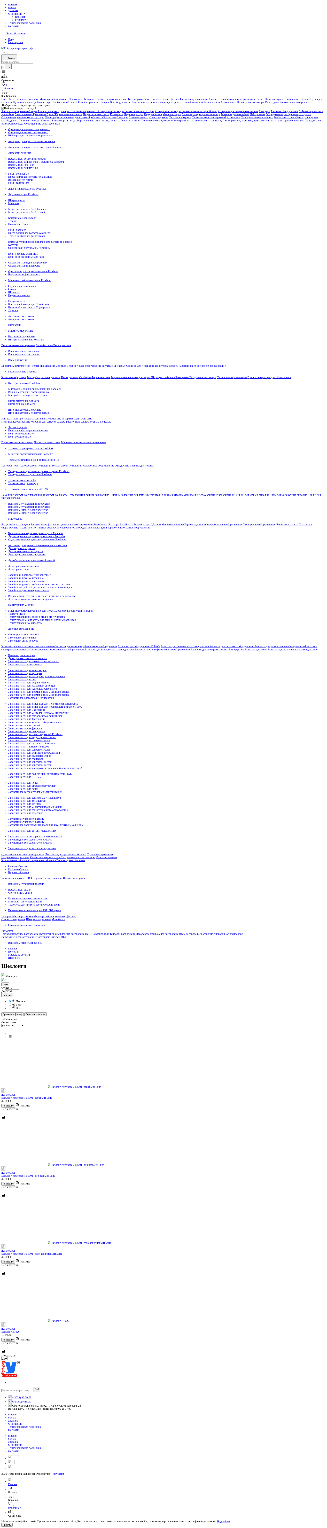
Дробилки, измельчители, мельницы (22, 365)
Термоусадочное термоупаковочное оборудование (213, 524)
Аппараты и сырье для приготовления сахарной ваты (186, 111)
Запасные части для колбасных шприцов (32, 685)
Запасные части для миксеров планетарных (33, 661)
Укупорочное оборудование (259, 524)
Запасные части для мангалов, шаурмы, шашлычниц (38, 712)
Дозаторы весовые (19, 569)
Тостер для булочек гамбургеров (26, 236)
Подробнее (223, 1521)
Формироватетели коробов (23, 634)
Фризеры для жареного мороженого (29, 129)
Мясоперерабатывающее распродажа (157, 933)
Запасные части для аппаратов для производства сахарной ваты (45, 706)
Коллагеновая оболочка (15, 860)
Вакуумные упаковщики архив (26, 883)
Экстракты (51, 854)
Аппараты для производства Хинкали (23, 418)
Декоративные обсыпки (72, 854)
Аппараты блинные (19, 152)
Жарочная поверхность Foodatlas (27, 188)
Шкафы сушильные (92, 421)
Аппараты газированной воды (19, 111)
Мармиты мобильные (20, 330)
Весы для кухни (17, 359)
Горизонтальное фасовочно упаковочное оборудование (60, 527)
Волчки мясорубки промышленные (28, 392)
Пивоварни (14, 324)
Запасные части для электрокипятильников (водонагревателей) (45, 768)
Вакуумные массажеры (202, 377)
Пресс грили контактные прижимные (30, 176)
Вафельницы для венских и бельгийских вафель (36, 161)
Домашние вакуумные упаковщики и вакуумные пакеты (34, 494)
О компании (15, 1423)
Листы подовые (17, 427)
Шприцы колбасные (163, 377)
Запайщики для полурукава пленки (28, 590)
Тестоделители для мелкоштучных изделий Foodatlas (38, 471)
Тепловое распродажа (122, 933)
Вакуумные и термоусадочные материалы (25, 936)
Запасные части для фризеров (25, 728)
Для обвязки (100, 524)
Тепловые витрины (180, 117)
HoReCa (13, 951)
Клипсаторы (8, 377)
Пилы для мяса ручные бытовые (288, 494)
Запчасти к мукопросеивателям (26, 818)
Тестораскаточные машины (35, 465)
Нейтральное (257, 114)
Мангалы (13, 203)
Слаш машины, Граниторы (30, 114)
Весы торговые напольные (23, 351)
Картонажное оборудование (134, 527)
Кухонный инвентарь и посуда (58, 120)
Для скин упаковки (287, 524)
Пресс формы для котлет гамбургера (29, 232)
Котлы (108, 421)
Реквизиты (21, 19)
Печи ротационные (19, 436)
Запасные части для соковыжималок (29, 740)
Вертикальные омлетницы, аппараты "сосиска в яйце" (109, 120)
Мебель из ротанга (285, 117)
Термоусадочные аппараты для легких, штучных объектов (42, 619)
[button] (3, 72)
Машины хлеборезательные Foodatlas (29, 280)
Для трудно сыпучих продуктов (26, 554)
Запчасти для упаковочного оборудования (279, 646)
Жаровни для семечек (44, 421)
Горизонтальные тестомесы (17, 442)
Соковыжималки (138, 117)
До (3, 991)
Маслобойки (190, 494)
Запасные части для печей (23, 782)
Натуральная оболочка (42, 860)
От (3, 987)
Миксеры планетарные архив (25, 901)
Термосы (13, 310)
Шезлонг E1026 (10, 1331)
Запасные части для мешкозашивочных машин (35, 806)
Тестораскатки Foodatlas (22, 480)
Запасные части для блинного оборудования (34, 752)
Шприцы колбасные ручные (24, 409)
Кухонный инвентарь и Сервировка (29, 307)
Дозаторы (113, 524)
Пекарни (6, 916)
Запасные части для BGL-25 (24, 776)
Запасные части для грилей (24, 725)
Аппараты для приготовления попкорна (31, 141)
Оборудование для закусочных (42, 123)
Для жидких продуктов (21, 548)
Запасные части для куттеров (25, 673)
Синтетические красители (45, 857)
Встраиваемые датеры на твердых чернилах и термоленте (41, 596)
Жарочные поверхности (68, 114)
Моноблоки (58, 919)
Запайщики (126, 524)
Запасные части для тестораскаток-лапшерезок (35, 715)
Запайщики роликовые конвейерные (29, 574)
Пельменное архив (74, 878)
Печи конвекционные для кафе (26, 256)
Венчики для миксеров (21, 655)
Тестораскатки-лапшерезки (208, 117)
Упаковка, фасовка (65, 916)
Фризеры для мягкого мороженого (28, 132)
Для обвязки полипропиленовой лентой (31, 560)
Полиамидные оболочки (70, 860)
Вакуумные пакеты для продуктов (28, 509)
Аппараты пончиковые (21, 319)
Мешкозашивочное (173, 524)
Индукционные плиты (96, 114)
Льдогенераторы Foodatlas (23, 194)
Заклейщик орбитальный (22, 637)
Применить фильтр (12, 1014)
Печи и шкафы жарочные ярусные (28, 430)
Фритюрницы (232, 117)
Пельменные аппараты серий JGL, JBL (69, 418)
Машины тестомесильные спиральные (83, 442)
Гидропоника (185, 365)
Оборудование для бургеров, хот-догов (288, 114)
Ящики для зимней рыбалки (252, 494)
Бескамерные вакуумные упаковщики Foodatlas (35, 533)
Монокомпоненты (106, 857)
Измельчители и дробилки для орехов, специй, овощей (40, 241)
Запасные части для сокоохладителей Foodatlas (35, 734)
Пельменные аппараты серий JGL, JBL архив (34, 910)
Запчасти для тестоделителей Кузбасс (30, 839)
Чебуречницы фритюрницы (24, 274)
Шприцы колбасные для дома (127, 494)
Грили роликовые (18, 173)
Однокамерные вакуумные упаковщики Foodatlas (37, 539)
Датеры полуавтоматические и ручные (30, 599)
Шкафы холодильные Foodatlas (26, 339)
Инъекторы (240, 377)
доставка (13, 1420)
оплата (12, 1417)
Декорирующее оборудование (84, 365)
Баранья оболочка (18, 872)
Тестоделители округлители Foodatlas (30, 474)
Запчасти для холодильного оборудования (110, 649)
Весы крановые (62, 345)
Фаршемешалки (100, 377)
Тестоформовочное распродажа (19, 933)
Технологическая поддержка (24, 1426)
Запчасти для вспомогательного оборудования (57, 649)
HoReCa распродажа (97, 933)
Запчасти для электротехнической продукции (217, 649)
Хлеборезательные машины (257, 117)
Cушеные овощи (11, 854)
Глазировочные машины (22, 371)
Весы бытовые (44, 345)
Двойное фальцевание (21, 628)
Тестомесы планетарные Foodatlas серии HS (33, 459)
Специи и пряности (32, 854)
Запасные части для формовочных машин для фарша (38, 691)
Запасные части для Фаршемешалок (29, 682)
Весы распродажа (189, 933)
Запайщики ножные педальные (26, 577)
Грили (50, 114)
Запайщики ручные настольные (26, 581)
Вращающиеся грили (20, 179)
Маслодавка (15, 518)
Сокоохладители (158, 117)
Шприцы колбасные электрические (28, 412)
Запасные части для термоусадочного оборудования (38, 809)
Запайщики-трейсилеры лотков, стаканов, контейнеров (40, 587)
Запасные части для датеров (24, 803)
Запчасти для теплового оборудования (232, 646)
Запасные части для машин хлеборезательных (34, 722)
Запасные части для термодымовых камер (32, 688)
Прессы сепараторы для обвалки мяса (269, 377)
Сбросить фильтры (35, 1014)
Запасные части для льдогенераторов (29, 755)
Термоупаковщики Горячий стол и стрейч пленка (36, 616)
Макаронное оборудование (98, 465)
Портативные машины (21, 604)
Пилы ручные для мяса (21, 403)
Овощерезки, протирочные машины (29, 247)
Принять (7, 1525)
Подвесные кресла (19, 295)
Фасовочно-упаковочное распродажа (221, 933)
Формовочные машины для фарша (131, 377)
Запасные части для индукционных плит (32, 737)
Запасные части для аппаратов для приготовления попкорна (43, 703)
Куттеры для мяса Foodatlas (24, 383)
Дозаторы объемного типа (23, 566)
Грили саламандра (18, 182)
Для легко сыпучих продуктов (25, 551)
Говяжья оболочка (18, 869)
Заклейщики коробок (104, 527)
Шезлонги (14, 292)
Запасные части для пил (22, 679)
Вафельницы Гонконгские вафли (27, 158)
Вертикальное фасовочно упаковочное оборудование (61, 524)
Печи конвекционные (21, 433)
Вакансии (20, 16)
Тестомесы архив (52, 878)
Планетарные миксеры (47, 442)
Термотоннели (16, 613)
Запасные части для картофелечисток (30, 761)
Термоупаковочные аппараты (25, 622)
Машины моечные (55, 365)
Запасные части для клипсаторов (27, 670)
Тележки (13, 221)
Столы (12, 289)
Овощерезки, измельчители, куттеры (22, 117)
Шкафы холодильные (38, 919)
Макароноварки (172, 114)
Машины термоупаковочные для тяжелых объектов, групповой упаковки (51, 610)
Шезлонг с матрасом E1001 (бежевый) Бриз (26, 1097)
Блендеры (264, 111)
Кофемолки (116, 114)
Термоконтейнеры (29, 120)
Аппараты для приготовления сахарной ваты (34, 147)
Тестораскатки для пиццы (23, 483)
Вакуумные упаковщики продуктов (29, 503)
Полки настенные (18, 224)
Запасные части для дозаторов (25, 813)
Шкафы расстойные (68, 421)
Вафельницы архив (19, 889)
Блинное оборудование (284, 111)
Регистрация (15, 42)
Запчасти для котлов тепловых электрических (35, 791)
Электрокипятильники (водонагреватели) (197, 120)
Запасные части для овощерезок (26, 731)
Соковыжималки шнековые (24, 265)
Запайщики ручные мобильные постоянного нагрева (39, 584)
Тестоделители (10, 465)
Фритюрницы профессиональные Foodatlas (33, 271)
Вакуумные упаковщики (15, 524)
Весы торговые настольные (24, 354)
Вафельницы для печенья (23, 167)
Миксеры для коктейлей (235, 114)
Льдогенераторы (133, 114)
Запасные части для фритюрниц (26, 719)
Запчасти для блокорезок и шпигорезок (31, 697)
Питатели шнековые (114, 365)
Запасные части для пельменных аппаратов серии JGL (40, 773)
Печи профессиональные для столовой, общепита (74, 117)
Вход (11, 39)
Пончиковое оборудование (157, 120)
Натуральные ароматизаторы (78, 857)
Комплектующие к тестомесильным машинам (28, 646)
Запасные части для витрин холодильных (32, 830)
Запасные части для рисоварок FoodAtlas (32, 743)
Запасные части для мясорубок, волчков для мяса (36, 676)
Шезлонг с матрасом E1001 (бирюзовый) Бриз (28, 1175)
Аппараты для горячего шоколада (285, 120)
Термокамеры (225, 377)
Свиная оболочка (18, 866)
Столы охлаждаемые (13, 919)
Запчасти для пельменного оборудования (185, 646)
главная (12, 1414)
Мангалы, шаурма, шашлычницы (201, 114)
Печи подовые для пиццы (23, 253)
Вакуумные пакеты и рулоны (25, 942)
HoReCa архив (33, 878)
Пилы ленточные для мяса (23, 400)
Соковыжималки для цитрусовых (27, 262)
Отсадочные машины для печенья (134, 465)
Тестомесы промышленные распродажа (61, 933)
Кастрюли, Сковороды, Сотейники (28, 304)
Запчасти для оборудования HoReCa (139, 646)
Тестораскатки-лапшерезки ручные (88, 494)
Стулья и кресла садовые (22, 286)
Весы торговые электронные (18, 345)
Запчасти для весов (256, 649)
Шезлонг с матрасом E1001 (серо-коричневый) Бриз (31, 1253)
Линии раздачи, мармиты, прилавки (244, 120)
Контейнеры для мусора (22, 217)
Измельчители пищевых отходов (164, 494)
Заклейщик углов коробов (23, 640)
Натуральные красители (15, 857)
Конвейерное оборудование (209, 365)
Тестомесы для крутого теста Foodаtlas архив (34, 904)
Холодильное (313, 120)
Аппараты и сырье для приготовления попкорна (126, 111)
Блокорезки (182, 377)
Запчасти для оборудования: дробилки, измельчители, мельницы (45, 824)
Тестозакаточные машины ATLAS (28, 489)
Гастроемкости (16, 301)
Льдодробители (153, 114)
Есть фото (7, 930)
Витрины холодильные (21, 336)
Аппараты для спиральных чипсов (238, 111)
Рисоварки (109, 117)
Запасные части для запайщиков (27, 800)
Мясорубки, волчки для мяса (43, 377)
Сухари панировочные (100, 854)
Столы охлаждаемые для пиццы (26, 925)
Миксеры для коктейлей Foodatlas (27, 209)
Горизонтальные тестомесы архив (28, 898)
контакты (13, 1429)
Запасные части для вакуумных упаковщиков (34, 797)
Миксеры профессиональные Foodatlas (30, 454)
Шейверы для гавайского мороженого (30, 135)
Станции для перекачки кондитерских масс (151, 365)
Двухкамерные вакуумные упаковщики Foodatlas (36, 536)
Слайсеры (122, 117)
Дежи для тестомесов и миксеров (27, 658)
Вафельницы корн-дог (21, 164)
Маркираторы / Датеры (147, 524)
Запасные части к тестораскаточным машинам (35, 836)
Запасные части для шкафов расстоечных (32, 785)
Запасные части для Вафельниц (26, 709)
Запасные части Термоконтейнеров (28, 746)
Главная (12, 948)
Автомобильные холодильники (217, 494)
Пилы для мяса (70, 377)
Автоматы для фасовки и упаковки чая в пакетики (37, 545)
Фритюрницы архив (20, 892)
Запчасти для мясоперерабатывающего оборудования (86, 646)
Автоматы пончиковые (21, 316)
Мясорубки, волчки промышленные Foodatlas (34, 388)
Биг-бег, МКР (58, 936)
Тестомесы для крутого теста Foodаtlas (30, 448)
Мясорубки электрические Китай (27, 395)
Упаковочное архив (12, 878)
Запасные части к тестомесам (25, 664)
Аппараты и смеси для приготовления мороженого (67, 111)
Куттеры (13, 244)
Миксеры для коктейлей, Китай (26, 212)
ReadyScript (57, 1473)
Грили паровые (17, 229)
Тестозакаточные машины (67, 465)
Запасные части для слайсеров (25, 758)
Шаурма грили (16, 200)
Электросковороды (12, 123)
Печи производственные (15, 421)
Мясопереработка (22, 916)
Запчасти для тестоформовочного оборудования (162, 649)
